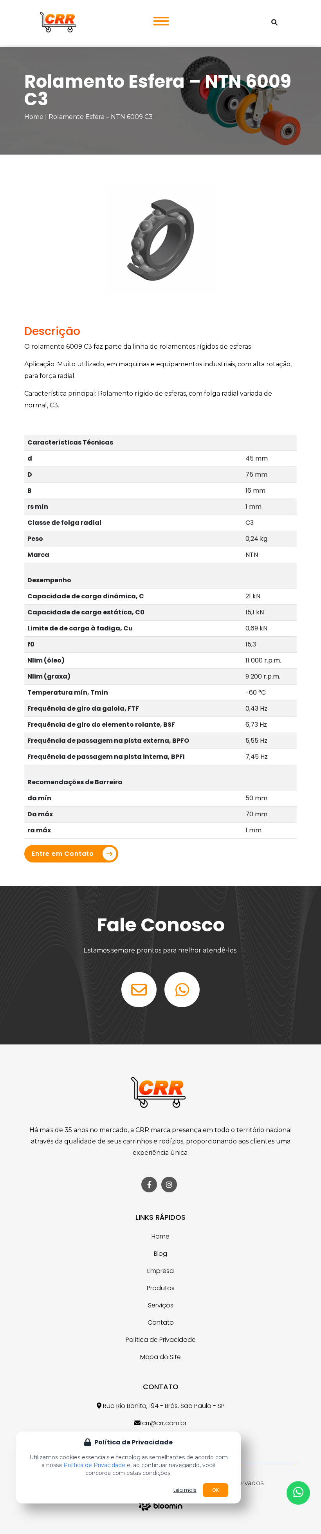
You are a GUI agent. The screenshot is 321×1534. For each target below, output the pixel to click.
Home (33, 117)
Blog (160, 1253)
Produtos (161, 1288)
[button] (159, 19)
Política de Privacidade (161, 1339)
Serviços (160, 1305)
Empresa (160, 1270)
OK (215, 1490)
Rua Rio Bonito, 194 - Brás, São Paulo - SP (163, 1405)
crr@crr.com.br (164, 1423)
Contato (161, 1322)
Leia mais (185, 1490)
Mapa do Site (160, 1356)
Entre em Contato (63, 853)
